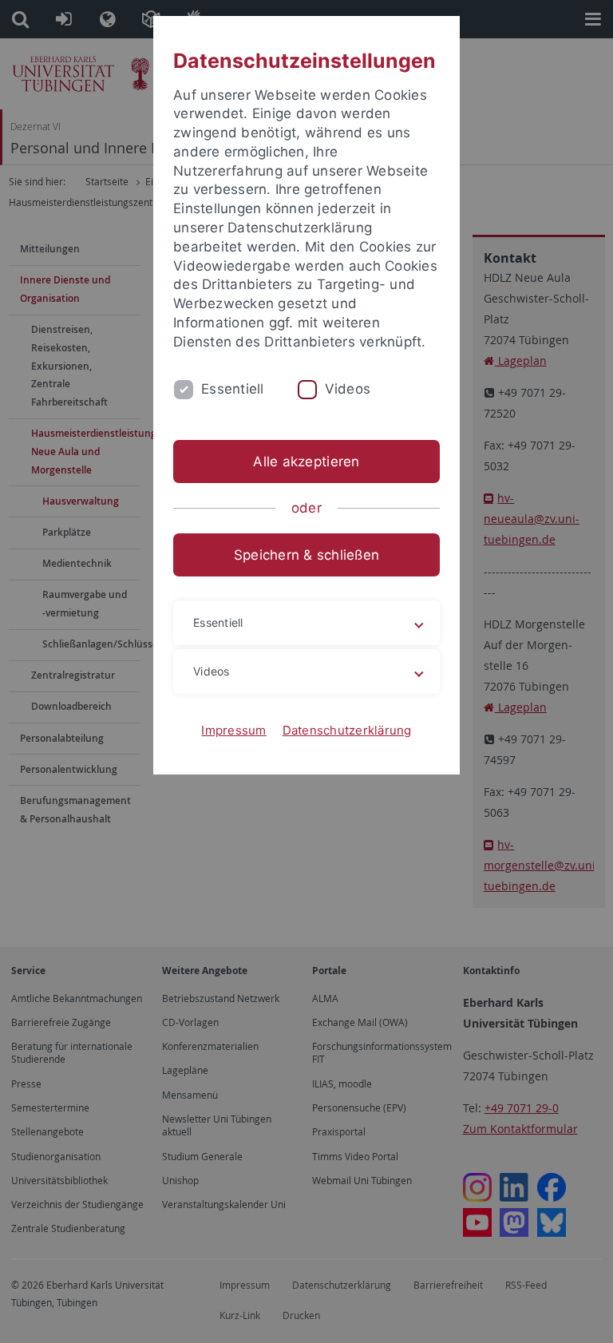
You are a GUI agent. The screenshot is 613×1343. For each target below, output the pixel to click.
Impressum (233, 730)
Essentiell (232, 389)
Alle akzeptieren (306, 461)
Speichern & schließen (306, 555)
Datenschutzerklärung (347, 730)
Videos (348, 389)
